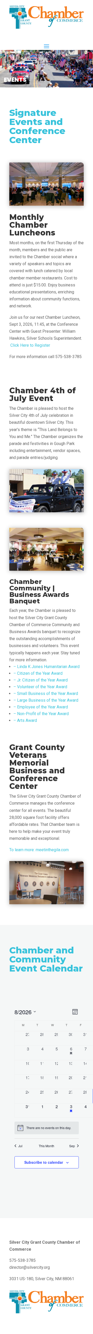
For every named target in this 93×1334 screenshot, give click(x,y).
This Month (46, 1146)
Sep (72, 1146)
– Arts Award (25, 720)
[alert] (46, 1128)
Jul (20, 1146)
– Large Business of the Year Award (45, 700)
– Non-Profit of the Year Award (41, 713)
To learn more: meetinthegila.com (39, 849)
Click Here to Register (29, 345)
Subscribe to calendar (43, 1162)
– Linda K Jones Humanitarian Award (46, 666)
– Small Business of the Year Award (45, 693)
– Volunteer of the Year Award (40, 686)
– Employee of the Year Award (40, 707)
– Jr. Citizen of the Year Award (40, 680)
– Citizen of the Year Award (38, 673)
